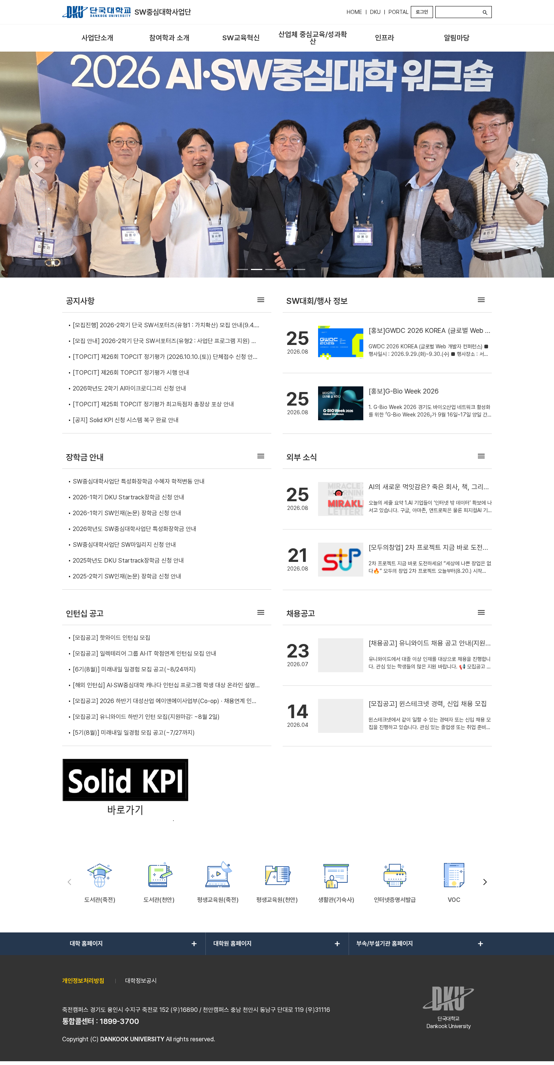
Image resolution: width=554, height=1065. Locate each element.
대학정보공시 (141, 980)
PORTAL (399, 12)
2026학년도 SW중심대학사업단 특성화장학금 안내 (134, 528)
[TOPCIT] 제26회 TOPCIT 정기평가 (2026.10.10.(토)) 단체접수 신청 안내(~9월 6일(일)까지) (165, 357)
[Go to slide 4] (285, 269)
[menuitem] (97, 38)
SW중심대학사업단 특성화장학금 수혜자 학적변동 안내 (139, 481)
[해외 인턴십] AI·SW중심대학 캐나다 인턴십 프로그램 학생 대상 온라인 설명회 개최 (166, 686)
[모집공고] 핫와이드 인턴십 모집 (111, 637)
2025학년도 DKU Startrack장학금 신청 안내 (128, 560)
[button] (485, 882)
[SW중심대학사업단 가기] (96, 12)
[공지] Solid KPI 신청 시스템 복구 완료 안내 (126, 420)
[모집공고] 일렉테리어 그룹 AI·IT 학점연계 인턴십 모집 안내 (144, 653)
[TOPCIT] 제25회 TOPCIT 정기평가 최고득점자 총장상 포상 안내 (153, 404)
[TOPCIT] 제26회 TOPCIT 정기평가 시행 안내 (131, 372)
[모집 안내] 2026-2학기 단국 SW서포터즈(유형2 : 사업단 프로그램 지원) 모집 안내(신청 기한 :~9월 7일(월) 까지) (165, 341)
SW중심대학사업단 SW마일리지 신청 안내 (124, 544)
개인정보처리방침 (83, 980)
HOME (354, 12)
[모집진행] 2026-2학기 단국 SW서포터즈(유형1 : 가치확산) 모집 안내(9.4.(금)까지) (164, 326)
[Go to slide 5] (299, 269)
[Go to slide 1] (242, 269)
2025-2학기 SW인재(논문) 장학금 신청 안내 (127, 576)
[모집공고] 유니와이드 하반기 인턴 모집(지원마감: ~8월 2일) (146, 716)
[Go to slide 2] (256, 269)
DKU (375, 12)
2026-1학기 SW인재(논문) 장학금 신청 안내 (127, 513)
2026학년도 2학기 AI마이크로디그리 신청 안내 (129, 388)
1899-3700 (119, 1021)
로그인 (422, 12)
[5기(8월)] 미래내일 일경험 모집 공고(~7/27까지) (134, 732)
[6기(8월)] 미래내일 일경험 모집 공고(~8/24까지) (134, 669)
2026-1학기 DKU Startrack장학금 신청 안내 (128, 497)
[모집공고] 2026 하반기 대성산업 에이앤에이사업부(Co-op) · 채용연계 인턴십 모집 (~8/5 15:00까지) (165, 701)
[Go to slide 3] (271, 269)
